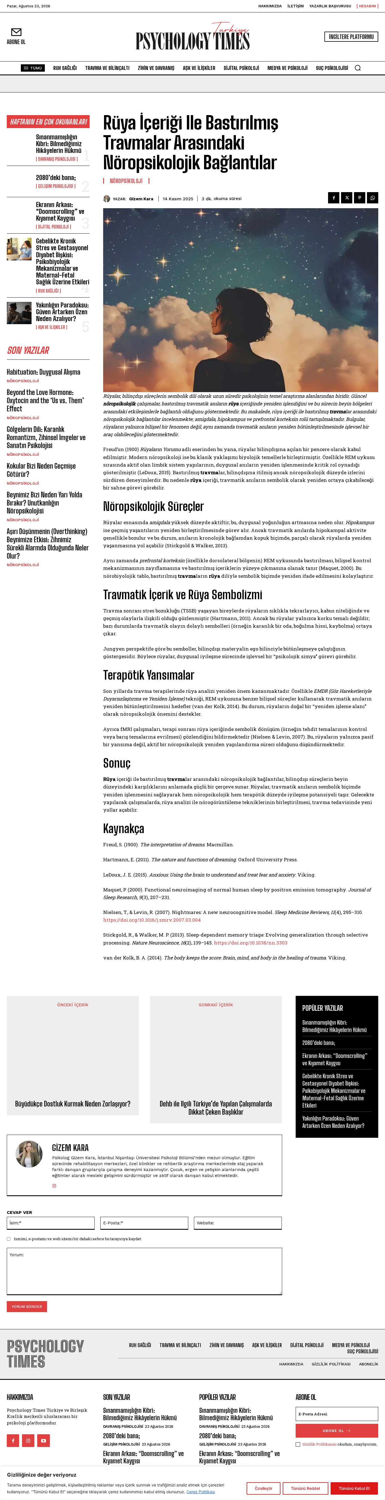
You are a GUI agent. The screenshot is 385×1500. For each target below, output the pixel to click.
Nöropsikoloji (23, 381)
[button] (357, 67)
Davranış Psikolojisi (57, 159)
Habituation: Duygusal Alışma (43, 372)
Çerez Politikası (201, 1491)
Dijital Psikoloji (53, 227)
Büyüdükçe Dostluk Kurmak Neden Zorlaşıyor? (72, 1104)
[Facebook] (333, 197)
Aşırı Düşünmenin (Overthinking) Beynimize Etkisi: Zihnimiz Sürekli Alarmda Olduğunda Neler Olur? (48, 543)
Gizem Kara (141, 198)
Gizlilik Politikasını (319, 1444)
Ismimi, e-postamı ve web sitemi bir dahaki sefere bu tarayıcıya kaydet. (78, 1238)
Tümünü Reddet (305, 1488)
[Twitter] (346, 197)
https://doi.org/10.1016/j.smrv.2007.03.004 (152, 920)
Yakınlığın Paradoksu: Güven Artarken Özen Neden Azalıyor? (62, 311)
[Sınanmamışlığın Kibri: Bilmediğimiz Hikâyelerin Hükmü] (19, 145)
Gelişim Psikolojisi (55, 186)
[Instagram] (54, 1185)
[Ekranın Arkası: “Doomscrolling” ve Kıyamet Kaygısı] (19, 212)
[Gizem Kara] (108, 198)
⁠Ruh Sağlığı (48, 291)
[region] (192, 1483)
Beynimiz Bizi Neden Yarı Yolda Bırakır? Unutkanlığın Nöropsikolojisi (44, 503)
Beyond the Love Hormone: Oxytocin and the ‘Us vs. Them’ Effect (45, 400)
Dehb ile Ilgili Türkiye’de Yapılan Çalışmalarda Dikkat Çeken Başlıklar (216, 1108)
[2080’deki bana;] (19, 181)
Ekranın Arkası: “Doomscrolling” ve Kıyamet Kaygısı (60, 211)
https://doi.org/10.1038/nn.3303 (250, 942)
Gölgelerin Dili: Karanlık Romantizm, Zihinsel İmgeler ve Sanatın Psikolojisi (46, 437)
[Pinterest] (359, 197)
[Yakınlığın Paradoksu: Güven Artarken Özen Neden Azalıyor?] (19, 313)
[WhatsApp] (372, 197)
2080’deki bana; (56, 177)
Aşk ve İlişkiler (51, 327)
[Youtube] (43, 1440)
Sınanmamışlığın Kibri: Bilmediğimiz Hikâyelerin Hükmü (59, 143)
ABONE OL (333, 1431)
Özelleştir (263, 1488)
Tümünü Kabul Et (354, 1488)
